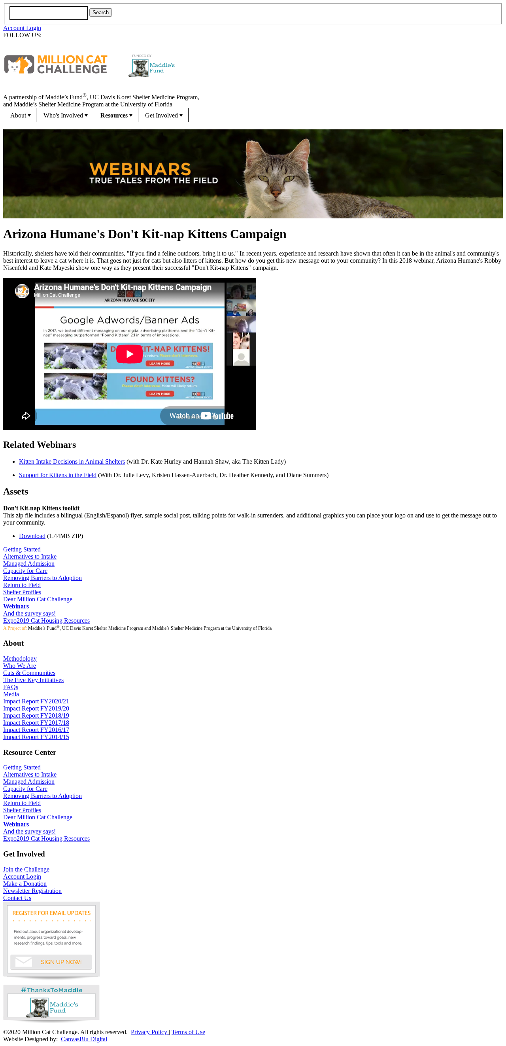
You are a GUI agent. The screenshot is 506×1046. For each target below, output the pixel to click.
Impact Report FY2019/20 (36, 708)
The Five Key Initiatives (33, 679)
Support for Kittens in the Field (57, 475)
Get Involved (161, 115)
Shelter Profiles (22, 592)
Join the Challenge (26, 869)
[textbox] (48, 13)
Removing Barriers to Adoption (42, 577)
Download (32, 535)
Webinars (16, 606)
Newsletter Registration (32, 890)
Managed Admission (29, 563)
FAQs (10, 687)
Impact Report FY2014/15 (36, 736)
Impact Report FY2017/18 (36, 722)
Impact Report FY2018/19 (36, 715)
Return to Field (22, 585)
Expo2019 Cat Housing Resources (46, 620)
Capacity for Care (25, 570)
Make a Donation (25, 883)
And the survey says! (29, 613)
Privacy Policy (150, 1032)
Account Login (22, 28)
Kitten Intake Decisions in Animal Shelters (72, 461)
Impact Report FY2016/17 (36, 729)
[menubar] (253, 115)
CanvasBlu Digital (84, 1039)
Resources (114, 115)
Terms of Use (188, 1032)
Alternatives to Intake (30, 556)
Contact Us (17, 897)
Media (11, 694)
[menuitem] (19, 115)
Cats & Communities (29, 672)
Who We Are (19, 665)
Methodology (20, 658)
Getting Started (22, 549)
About (18, 115)
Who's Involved (63, 115)
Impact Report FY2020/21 (36, 701)
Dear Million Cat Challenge (37, 599)
